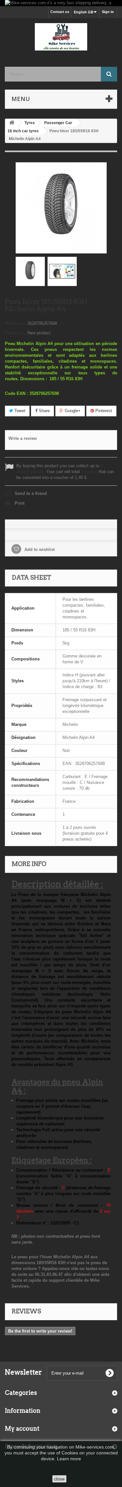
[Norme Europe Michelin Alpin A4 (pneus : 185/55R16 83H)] (62, 271)
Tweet (19, 410)
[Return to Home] (12, 123)
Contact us (59, 12)
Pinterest (103, 410)
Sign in (108, 12)
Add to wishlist (39, 549)
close (59, 1478)
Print (19, 503)
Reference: (15, 323)
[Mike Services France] (61, 37)
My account (22, 1428)
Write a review (22, 438)
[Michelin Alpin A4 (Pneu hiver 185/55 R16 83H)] (30, 271)
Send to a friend (31, 493)
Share (43, 410)
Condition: (15, 332)
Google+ (72, 410)
